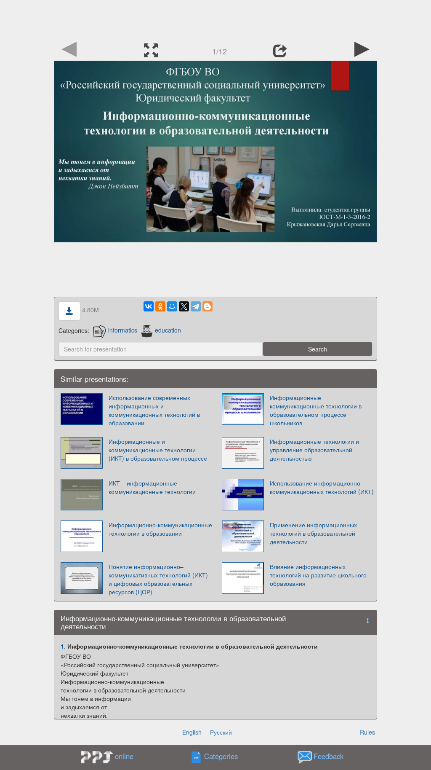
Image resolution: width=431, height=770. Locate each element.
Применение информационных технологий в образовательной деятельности (313, 533)
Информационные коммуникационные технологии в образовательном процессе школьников (316, 410)
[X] (184, 306)
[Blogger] (207, 306)
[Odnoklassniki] (160, 306)
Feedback (328, 756)
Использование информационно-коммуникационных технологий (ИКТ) (322, 487)
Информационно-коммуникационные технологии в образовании (160, 528)
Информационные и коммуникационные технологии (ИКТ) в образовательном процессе (158, 449)
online (124, 756)
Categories (221, 756)
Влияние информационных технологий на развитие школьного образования (318, 575)
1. (63, 646)
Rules (367, 732)
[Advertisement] (215, 19)
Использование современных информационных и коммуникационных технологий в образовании (154, 410)
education (168, 330)
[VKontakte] (149, 306)
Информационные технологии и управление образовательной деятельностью (314, 449)
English (192, 732)
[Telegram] (196, 306)
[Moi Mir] (172, 306)
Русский (221, 732)
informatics (122, 330)
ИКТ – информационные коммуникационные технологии (152, 487)
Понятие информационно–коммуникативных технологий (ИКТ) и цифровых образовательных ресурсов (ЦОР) (158, 579)
